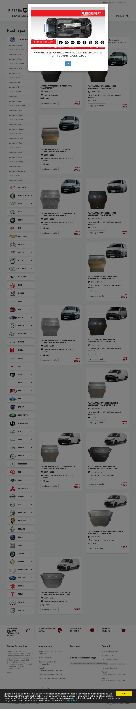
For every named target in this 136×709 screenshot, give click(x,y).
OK (68, 64)
